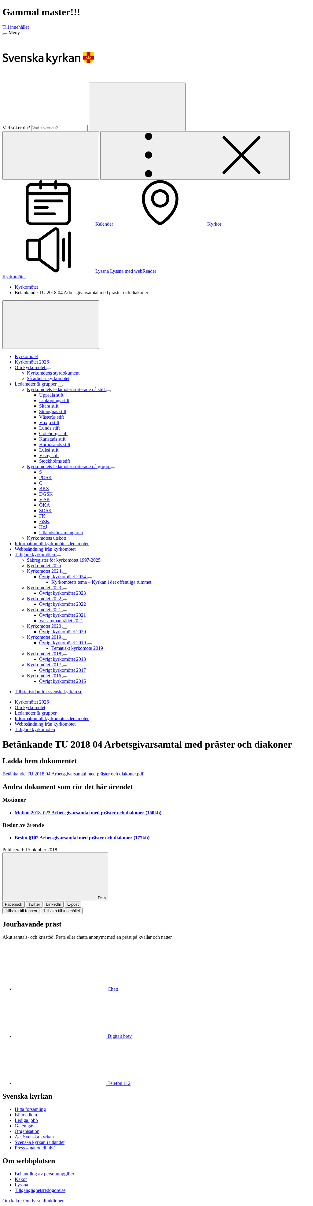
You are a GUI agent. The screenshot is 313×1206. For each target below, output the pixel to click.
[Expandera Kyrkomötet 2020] (64, 628)
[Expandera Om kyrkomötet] (48, 369)
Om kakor (12, 1200)
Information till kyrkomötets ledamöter (52, 718)
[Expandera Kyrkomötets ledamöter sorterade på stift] (108, 391)
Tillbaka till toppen (21, 910)
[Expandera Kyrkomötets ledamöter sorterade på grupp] (112, 468)
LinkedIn (53, 904)
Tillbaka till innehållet (61, 910)
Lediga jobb (26, 1120)
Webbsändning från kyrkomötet (45, 724)
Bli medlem (26, 1114)
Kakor (21, 1179)
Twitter (34, 904)
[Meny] (4, 34)
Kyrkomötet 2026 (32, 702)
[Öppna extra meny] (195, 155)
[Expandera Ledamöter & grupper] (60, 386)
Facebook (13, 904)
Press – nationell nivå (35, 1147)
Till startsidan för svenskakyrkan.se (48, 691)
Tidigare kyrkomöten (35, 729)
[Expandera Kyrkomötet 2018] (64, 655)
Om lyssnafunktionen (43, 1200)
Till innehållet (15, 27)
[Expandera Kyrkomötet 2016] (64, 677)
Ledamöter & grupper (36, 713)
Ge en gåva (26, 1125)
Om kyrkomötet (30, 707)
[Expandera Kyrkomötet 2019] (64, 639)
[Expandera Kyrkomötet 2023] (64, 589)
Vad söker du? (16, 127)
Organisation (27, 1131)
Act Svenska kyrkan (34, 1136)
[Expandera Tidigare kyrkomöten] (58, 556)
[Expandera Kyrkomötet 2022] (64, 600)
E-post (73, 904)
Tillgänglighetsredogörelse (40, 1190)
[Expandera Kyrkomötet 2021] (64, 611)
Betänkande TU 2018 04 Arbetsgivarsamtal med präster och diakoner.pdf (72, 773)
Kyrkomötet (14, 276)
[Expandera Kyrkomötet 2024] (64, 573)
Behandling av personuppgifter (44, 1173)
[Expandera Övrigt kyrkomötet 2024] (89, 578)
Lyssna (21, 1184)
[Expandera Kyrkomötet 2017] (64, 666)
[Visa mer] (50, 324)
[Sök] (137, 107)
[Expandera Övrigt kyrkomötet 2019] (89, 644)
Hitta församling (30, 1109)
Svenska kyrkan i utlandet (39, 1142)
